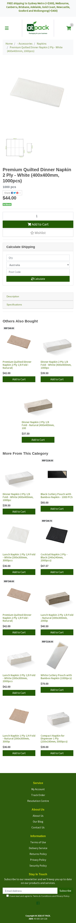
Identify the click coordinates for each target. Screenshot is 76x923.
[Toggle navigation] (7, 28)
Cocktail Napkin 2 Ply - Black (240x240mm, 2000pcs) (54, 557)
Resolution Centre (38, 801)
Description (13, 296)
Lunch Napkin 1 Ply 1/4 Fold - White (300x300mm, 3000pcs (19, 557)
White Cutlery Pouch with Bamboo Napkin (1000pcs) (56, 676)
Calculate (39, 278)
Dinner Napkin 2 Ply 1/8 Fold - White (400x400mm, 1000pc (56, 364)
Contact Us (38, 827)
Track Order (38, 795)
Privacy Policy (38, 859)
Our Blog (38, 821)
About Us (38, 815)
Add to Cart (40, 224)
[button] (38, 233)
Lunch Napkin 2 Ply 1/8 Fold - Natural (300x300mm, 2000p (57, 618)
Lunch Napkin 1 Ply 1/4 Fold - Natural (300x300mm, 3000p (19, 738)
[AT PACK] (38, 28)
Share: (7, 192)
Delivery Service (38, 848)
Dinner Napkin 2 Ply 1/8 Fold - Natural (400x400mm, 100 (38, 425)
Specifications (14, 304)
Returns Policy (38, 854)
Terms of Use (38, 842)
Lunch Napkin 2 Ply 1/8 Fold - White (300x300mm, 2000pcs (19, 678)
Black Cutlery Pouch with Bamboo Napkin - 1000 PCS (57, 495)
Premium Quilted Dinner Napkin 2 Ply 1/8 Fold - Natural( (17, 364)
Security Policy (38, 865)
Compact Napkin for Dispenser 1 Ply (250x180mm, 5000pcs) (54, 738)
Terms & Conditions (42, 896)
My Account (38, 789)
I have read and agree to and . (39, 896)
